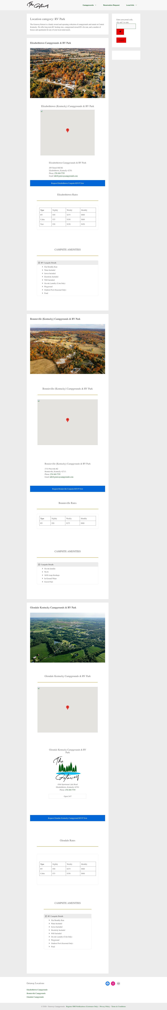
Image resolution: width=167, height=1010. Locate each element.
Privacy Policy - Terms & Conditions (113, 1006)
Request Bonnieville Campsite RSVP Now (67, 489)
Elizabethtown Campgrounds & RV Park (50, 42)
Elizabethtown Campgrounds (37, 989)
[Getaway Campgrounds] (38, 5)
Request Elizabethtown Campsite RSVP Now (67, 183)
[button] (67, 130)
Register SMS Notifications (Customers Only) (82, 1006)
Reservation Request (111, 5)
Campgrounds (88, 5)
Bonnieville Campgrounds (36, 993)
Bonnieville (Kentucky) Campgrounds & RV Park (55, 318)
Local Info (130, 5)
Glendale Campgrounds (35, 997)
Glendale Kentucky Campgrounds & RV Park (53, 607)
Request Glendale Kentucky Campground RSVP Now (67, 818)
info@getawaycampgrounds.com (66, 176)
